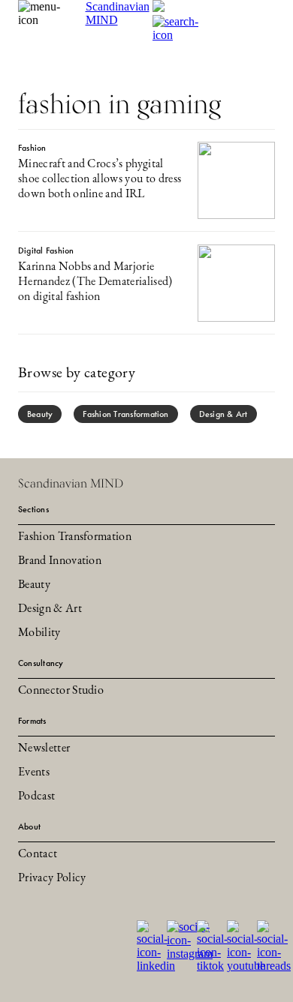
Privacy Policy (52, 878)
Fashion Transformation (125, 414)
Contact (37, 854)
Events (34, 772)
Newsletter (44, 748)
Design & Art (223, 414)
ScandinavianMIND (118, 13)
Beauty (40, 414)
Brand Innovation (59, 561)
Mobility (39, 633)
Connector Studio (61, 691)
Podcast (36, 796)
